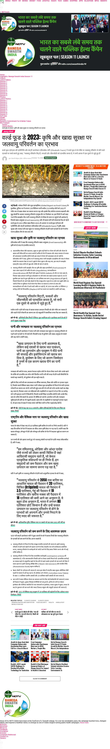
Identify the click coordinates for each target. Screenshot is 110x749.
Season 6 (3, 90)
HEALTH (53, 1)
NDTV (2, 1)
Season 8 (3, 94)
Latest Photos (5, 99)
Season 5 (3, 88)
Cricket (32, 1)
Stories (2, 119)
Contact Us (4, 736)
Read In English (50, 158)
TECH (60, 1)
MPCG (97, 1)
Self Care (3, 116)
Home (2, 75)
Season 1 (3, 82)
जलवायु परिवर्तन (7, 126)
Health (2, 118)
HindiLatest (60, 602)
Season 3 (3, 85)
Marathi (103, 1)
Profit (14, 1)
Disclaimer (4, 731)
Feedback (3, 729)
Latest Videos (5, 80)
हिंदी (20, 1)
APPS (81, 1)
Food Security (41, 602)
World (7, 1)
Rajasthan (88, 1)
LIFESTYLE (46, 1)
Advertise (3, 726)
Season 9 (3, 95)
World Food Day (17, 604)
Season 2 (3, 83)
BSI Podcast (4, 123)
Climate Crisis (43, 600)
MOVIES (25, 1)
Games (65, 1)
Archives (3, 724)
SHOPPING (73, 1)
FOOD (39, 1)
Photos (2, 97)
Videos (2, 78)
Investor (3, 733)
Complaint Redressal (8, 735)
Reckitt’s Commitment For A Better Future (15, 121)
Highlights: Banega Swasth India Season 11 (16, 76)
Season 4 (3, 87)
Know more (84, 723)
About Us (3, 728)
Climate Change (30, 600)
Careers (3, 738)
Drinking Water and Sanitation (23, 602)
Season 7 (3, 92)
